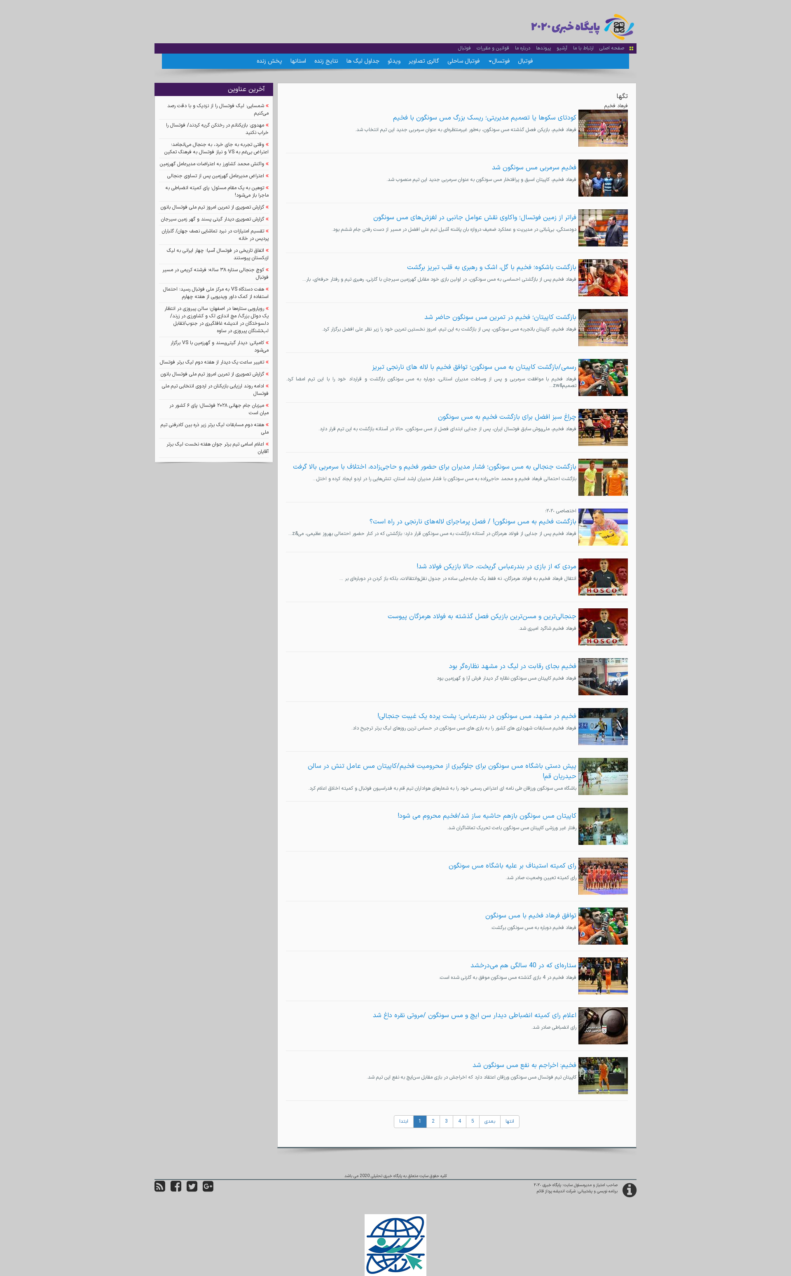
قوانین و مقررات (493, 48)
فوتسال (501, 61)
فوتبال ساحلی (463, 61)
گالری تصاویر (424, 61)
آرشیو (562, 48)
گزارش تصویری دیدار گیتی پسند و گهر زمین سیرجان (212, 219)
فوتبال (464, 48)
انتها (509, 1121)
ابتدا (403, 1121)
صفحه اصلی (611, 48)
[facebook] (176, 1190)
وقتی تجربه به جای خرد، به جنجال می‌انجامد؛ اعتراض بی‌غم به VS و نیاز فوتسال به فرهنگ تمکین (216, 148)
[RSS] (159, 1190)
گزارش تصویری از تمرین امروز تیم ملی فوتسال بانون (212, 207)
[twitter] (192, 1190)
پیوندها (543, 48)
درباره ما (522, 48)
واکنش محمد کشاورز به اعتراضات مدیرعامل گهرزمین (212, 164)
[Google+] (208, 1190)
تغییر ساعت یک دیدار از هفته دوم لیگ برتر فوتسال (212, 362)
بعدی (489, 1121)
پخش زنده (269, 61)
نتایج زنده (326, 61)
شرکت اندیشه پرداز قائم (556, 1191)
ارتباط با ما (583, 48)
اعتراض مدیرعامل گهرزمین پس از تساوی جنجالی (215, 176)
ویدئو (394, 61)
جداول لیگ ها (362, 61)
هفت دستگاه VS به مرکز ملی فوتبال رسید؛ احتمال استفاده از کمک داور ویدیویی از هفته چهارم (216, 293)
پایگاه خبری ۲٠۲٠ (547, 1185)
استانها (298, 61)
